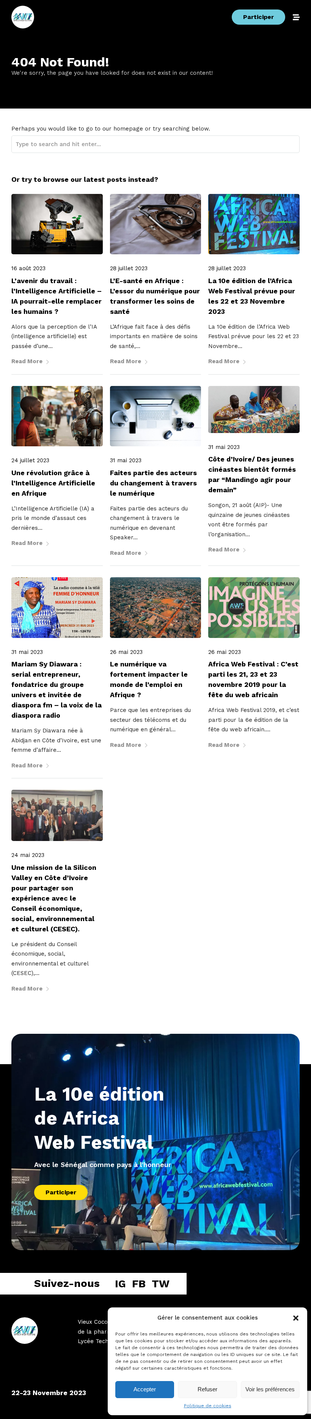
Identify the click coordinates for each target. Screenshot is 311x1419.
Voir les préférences (270, 1389)
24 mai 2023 (27, 855)
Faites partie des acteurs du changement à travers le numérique (153, 483)
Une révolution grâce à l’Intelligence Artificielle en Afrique (53, 483)
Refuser (207, 1389)
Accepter (145, 1389)
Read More (26, 361)
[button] (296, 1318)
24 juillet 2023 (30, 460)
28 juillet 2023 (129, 268)
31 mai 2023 (125, 460)
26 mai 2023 (126, 652)
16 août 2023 (28, 268)
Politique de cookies (207, 1405)
